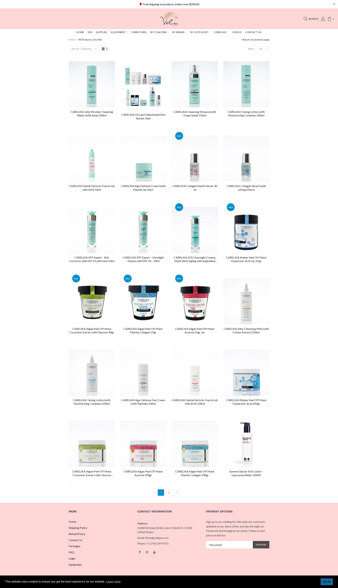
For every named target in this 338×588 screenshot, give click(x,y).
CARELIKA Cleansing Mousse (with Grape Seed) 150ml (194, 113)
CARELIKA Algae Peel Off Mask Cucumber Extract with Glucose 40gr (91, 330)
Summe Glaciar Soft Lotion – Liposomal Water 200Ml (246, 473)
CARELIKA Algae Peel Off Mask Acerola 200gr (143, 473)
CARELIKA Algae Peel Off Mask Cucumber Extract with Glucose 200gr (91, 473)
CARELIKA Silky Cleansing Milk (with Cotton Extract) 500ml (246, 330)
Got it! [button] (327, 581)
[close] (334, 4)
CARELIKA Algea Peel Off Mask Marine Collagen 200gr (194, 473)
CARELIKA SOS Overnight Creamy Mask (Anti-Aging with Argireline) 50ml (195, 259)
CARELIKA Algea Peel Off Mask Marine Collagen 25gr (143, 330)
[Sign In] (323, 18)
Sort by (75, 48)
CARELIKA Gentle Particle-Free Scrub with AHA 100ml (195, 401)
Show (251, 48)
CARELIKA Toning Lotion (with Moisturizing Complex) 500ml (91, 401)
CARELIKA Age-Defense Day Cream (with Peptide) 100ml (143, 401)
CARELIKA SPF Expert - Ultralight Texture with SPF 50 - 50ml (143, 259)
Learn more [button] (113, 581)
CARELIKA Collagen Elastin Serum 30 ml (194, 187)
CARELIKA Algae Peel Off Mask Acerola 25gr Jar (194, 330)
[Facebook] (139, 552)
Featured (86, 48)
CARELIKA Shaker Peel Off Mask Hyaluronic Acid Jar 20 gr (246, 259)
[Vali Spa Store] (169, 18)
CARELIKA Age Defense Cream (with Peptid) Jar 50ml (143, 187)
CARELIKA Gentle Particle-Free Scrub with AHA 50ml (92, 187)
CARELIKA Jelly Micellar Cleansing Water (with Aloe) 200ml (92, 113)
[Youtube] (154, 552)
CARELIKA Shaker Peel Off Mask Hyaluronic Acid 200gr (246, 401)
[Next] (177, 492)
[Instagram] (147, 552)
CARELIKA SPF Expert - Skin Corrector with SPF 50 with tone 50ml (91, 259)
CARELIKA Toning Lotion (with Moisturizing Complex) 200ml (246, 113)
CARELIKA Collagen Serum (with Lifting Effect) (246, 187)
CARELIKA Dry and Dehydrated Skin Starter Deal (143, 116)
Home (72, 39)
